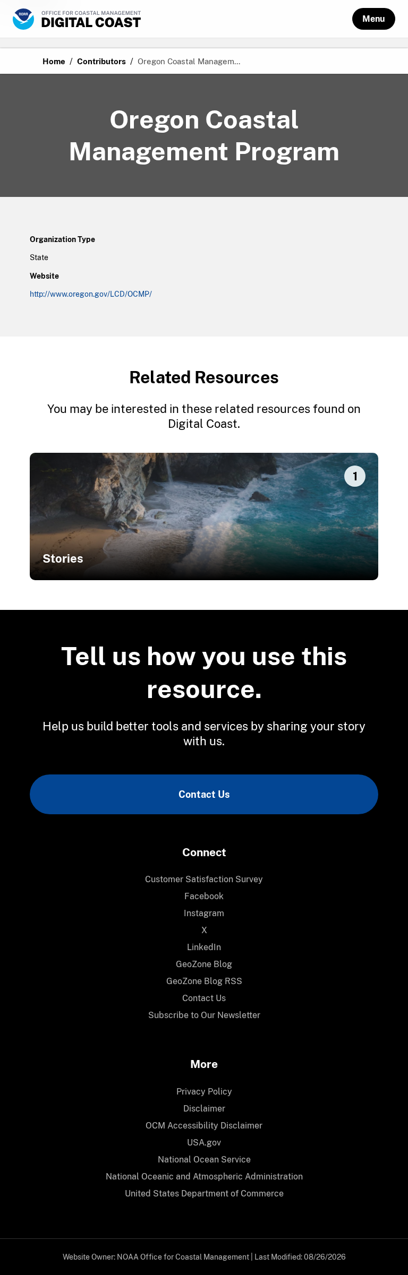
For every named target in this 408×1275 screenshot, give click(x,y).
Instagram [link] (204, 913)
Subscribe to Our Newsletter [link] (204, 1015)
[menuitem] (204, 879)
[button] (373, 19)
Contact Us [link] (204, 794)
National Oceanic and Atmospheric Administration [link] (204, 1176)
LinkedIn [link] (204, 947)
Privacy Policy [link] (204, 1092)
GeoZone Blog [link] (204, 964)
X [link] (204, 930)
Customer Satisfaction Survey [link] (204, 879)
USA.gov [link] (204, 1143)
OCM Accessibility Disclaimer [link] (204, 1126)
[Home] (182, 19)
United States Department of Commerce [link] (204, 1193)
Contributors (101, 61)
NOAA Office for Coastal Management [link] (183, 1257)
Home (53, 61)
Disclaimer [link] (204, 1109)
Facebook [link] (204, 896)
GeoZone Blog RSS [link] (204, 981)
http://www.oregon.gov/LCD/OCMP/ (91, 294)
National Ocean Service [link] (204, 1160)
